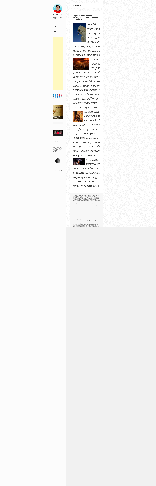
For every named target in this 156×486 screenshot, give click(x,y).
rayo (82, 225)
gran (73, 214)
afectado (87, 359)
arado (86, 199)
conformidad (88, 361)
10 (90, 477)
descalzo (83, 362)
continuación (92, 206)
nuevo (78, 220)
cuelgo (91, 207)
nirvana (92, 219)
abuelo (74, 197)
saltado (76, 229)
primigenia (86, 223)
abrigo (74, 359)
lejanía (95, 216)
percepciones (75, 222)
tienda (90, 232)
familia (85, 463)
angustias (97, 198)
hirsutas (95, 214)
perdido (81, 222)
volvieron (88, 371)
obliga (80, 220)
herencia (88, 214)
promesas (89, 368)
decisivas (97, 461)
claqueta (79, 205)
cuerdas (95, 207)
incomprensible (95, 215)
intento (80, 216)
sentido (80, 468)
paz (83, 221)
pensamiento (88, 466)
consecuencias (75, 461)
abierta (90, 196)
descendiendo (90, 362)
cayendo (74, 204)
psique (96, 224)
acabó (76, 197)
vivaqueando (85, 469)
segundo (84, 229)
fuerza (76, 213)
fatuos (77, 212)
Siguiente (64, 111)
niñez (88, 219)
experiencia (93, 462)
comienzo (84, 361)
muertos (74, 219)
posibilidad (80, 368)
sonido (93, 230)
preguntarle (80, 467)
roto (87, 228)
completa (96, 205)
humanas (76, 215)
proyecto (93, 224)
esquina (81, 211)
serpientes (92, 229)
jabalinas (85, 216)
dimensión (90, 363)
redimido (85, 226)
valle (76, 371)
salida (76, 370)
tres (88, 233)
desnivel (82, 363)
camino (78, 203)
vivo (93, 234)
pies (93, 222)
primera (82, 223)
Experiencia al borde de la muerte (83, 246)
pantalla (74, 221)
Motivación (79, 196)
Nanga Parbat (88, 465)
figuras (80, 212)
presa (77, 223)
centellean (85, 204)
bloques (90, 360)
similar (79, 230)
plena (77, 368)
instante (83, 464)
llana (90, 217)
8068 (97, 458)
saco (93, 228)
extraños (91, 211)
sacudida (95, 228)
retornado (88, 227)
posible (98, 222)
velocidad (79, 234)
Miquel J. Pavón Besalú (82, 195)
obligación (77, 367)
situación (84, 230)
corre (83, 207)
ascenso (85, 360)
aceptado (79, 359)
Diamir (88, 363)
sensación (76, 468)
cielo (96, 204)
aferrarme (94, 197)
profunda (86, 368)
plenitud (74, 467)
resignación (85, 227)
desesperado (79, 363)
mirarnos (78, 465)
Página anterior (71, 477)
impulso (88, 215)
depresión (79, 362)
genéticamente (87, 213)
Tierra (92, 232)
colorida (87, 205)
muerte (97, 218)
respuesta (97, 467)
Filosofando (97, 195)
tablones (74, 232)
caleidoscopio (90, 202)
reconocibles (75, 226)
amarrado (87, 198)
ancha (92, 198)
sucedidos (86, 231)
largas (92, 216)
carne (89, 203)
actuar (92, 197)
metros (80, 218)
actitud (77, 459)
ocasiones (83, 220)
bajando (87, 360)
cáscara (91, 203)
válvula (76, 234)
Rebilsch (94, 225)
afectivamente (83, 459)
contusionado (75, 207)
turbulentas (94, 233)
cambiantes (74, 203)
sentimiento (83, 468)
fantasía (98, 211)
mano (98, 217)
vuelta (92, 469)
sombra (90, 230)
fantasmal (74, 212)
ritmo (94, 369)
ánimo (74, 360)
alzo (85, 198)
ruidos (74, 468)
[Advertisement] (58, 63)
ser (90, 229)
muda (95, 218)
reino (98, 226)
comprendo (80, 206)
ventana (82, 234)
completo (74, 206)
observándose (75, 466)
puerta (98, 224)
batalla (87, 201)
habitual (83, 214)
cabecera (93, 360)
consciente (87, 206)
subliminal (83, 231)
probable (92, 223)
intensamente (87, 464)
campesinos (75, 361)
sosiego (95, 230)
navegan (83, 219)
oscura (92, 220)
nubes (76, 220)
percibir (92, 466)
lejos (73, 217)
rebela (92, 225)
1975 (96, 458)
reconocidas (79, 226)
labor (90, 216)
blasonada (92, 201)
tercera (82, 232)
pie (87, 222)
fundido (79, 213)
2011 (88, 195)
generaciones (82, 213)
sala (97, 228)
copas (81, 207)
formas (88, 212)
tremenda (82, 233)
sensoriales (87, 229)
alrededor (82, 198)
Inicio (54, 23)
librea (83, 217)
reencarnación (90, 226)
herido (91, 214)
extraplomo (95, 211)
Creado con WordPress (76, 483)
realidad (89, 225)
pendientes (84, 466)
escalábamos (83, 462)
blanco (90, 201)
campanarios (97, 360)
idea (79, 215)
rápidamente (79, 225)
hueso (74, 215)
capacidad (83, 460)
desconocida (94, 362)
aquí (80, 360)
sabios (91, 228)
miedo (76, 465)
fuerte (74, 213)
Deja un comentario (77, 235)
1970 (94, 458)
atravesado (97, 200)
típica (98, 468)
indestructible (80, 464)
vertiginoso (85, 234)
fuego (94, 212)
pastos (87, 367)
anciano (95, 198)
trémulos (86, 233)
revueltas (74, 228)
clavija (84, 205)
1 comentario (95, 371)
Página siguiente (102, 477)
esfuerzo (86, 462)
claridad (82, 205)
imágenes (81, 215)
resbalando (81, 227)
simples (82, 230)
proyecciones (86, 224)
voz (90, 469)
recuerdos (82, 226)
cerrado (92, 204)
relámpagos (77, 227)
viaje (88, 234)
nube (74, 220)
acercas (82, 359)
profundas (74, 224)
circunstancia (87, 460)
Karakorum (81, 358)
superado (95, 231)
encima (97, 363)
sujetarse (92, 231)
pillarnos (74, 368)
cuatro (77, 362)
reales (86, 225)
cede (76, 204)
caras (87, 203)
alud (98, 359)
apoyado (83, 199)
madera (93, 217)
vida (89, 234)
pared (79, 221)
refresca (93, 226)
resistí (89, 369)
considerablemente (81, 461)
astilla (77, 200)
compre (77, 206)
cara (85, 203)
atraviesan (74, 201)
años (77, 199)
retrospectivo (93, 227)
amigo (90, 198)
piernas (91, 222)
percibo (78, 222)
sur (97, 231)
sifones (98, 229)
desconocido (75, 363)
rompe (83, 228)
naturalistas (80, 219)
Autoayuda (54, 31)
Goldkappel (95, 213)
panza (77, 221)
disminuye (94, 363)
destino (85, 363)
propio (89, 467)
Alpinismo (90, 195)
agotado (87, 459)
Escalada (94, 195)
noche (97, 219)
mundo (77, 219)
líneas (85, 217)
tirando (95, 232)
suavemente (75, 231)
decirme (94, 461)
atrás (95, 200)
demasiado (74, 462)
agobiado (90, 359)
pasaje (80, 466)
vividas (92, 234)
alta (93, 359)
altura (97, 359)
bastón (85, 201)
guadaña (80, 214)
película (88, 221)
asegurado (74, 200)
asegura (95, 199)
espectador (74, 211)
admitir (85, 359)
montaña (81, 465)
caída (85, 202)
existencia (89, 462)
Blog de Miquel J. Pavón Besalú (57, 15)
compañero (93, 205)
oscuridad (95, 220)
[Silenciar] (60, 135)
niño (90, 219)
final (82, 212)
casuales (97, 203)
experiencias (88, 211)
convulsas (78, 207)
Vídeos (54, 28)
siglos (74, 230)
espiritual (78, 211)
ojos (85, 220)
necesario (92, 465)
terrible (85, 232)
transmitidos (79, 233)
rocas (78, 228)
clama (76, 205)
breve (98, 201)
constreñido (86, 461)
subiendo (87, 370)
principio (89, 223)
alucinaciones (93, 459)
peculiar (85, 221)
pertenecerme (94, 367)
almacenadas (79, 198)
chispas (94, 204)
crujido (88, 207)
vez (81, 469)
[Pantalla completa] (61, 135)
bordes (96, 201)
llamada (87, 217)
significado (84, 370)
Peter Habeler (95, 466)
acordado (87, 197)
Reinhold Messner (75, 369)
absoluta (76, 359)
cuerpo (98, 207)
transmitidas (75, 233)
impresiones (85, 215)
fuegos (96, 212)
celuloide (78, 204)
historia (98, 214)
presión (80, 223)
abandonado (87, 196)
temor (77, 232)
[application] (58, 133)
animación (74, 199)
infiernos (74, 216)
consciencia (84, 206)
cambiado (76, 460)
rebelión (95, 368)
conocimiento (92, 361)
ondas (87, 220)
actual (89, 197)
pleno (95, 222)
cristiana (74, 362)
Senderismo (93, 358)
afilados (97, 197)
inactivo (91, 215)
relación (74, 227)
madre (96, 217)
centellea (82, 204)
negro (86, 219)
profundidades (78, 224)
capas (83, 203)
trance (98, 370)
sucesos (89, 231)
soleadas (87, 230)
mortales (88, 218)
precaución (74, 223)
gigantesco (91, 213)
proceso (86, 467)
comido (82, 361)
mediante (76, 218)
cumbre (91, 461)
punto (76, 225)
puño (74, 225)
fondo (85, 212)
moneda (85, 218)
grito (78, 214)
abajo (84, 196)
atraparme (92, 200)
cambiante (79, 460)
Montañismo (75, 196)
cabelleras (80, 202)
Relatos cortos (55, 29)
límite (74, 465)
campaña (80, 203)
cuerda (93, 207)
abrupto (98, 196)
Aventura (95, 357)
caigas (87, 202)
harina (86, 214)
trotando (90, 233)
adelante (79, 459)
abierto (93, 196)
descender (86, 362)
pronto (82, 224)
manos (74, 218)
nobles (95, 219)
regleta (96, 226)
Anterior (51, 111)
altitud (90, 459)
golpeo (98, 213)
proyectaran (90, 224)
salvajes (79, 229)
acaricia (79, 197)
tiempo (88, 232)
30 (82, 196)
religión (80, 369)
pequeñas (91, 221)
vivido (89, 469)
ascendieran (91, 199)
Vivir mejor (90, 458)
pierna (89, 222)
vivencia (85, 371)
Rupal (74, 370)
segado (81, 229)
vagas (74, 234)
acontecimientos (82, 197)
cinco (77, 361)
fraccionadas (91, 212)
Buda (74, 202)
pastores (84, 367)
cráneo (86, 207)
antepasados (80, 199)
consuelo (96, 361)
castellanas (94, 203)
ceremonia (88, 204)
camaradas (94, 202)
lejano (97, 216)
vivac (82, 371)
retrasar (92, 369)
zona (90, 371)
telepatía (90, 468)
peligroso (90, 367)
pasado (81, 221)
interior (82, 216)
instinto (77, 216)
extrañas (79, 463)
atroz (77, 201)
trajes (97, 232)
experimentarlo (75, 463)
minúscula (82, 218)
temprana (79, 232)
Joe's (62, 171)
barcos (83, 201)
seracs (82, 370)
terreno (94, 370)
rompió (85, 228)
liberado (80, 217)
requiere (82, 369)
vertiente (78, 371)
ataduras (80, 200)
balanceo (79, 201)
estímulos (84, 211)
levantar (76, 217)
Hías (93, 214)
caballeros (76, 202)
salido (74, 229)
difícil (80, 462)
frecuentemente (89, 463)
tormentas (74, 469)
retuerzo (96, 227)
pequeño (94, 221)
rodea (80, 228)
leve (78, 217)
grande (76, 214)
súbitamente (79, 231)
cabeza (83, 202)
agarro (74, 198)
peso (97, 367)
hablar (96, 463)
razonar (84, 225)
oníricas (90, 220)
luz (91, 217)
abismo (95, 196)
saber (89, 228)
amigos (97, 459)
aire (76, 198)
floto (83, 212)
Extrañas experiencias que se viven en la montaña (85, 383)
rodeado (98, 369)
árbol (82, 360)
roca (76, 228)
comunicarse (91, 460)
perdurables (84, 222)
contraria (95, 206)
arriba (88, 199)
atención (85, 200)
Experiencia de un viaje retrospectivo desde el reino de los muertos (85, 18)
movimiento (92, 218)
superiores (87, 468)
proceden (95, 223)
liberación (97, 464)
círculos (74, 205)
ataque (83, 200)
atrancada (88, 200)
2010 (90, 357)
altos (94, 359)
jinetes (88, 216)
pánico (98, 220)
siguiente (76, 230)
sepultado (78, 370)
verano (79, 469)
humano (76, 464)
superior (91, 370)
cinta (98, 204)
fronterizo (93, 463)
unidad (74, 371)
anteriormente (77, 360)
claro (79, 361)
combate (89, 205)
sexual (96, 229)
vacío (97, 233)
